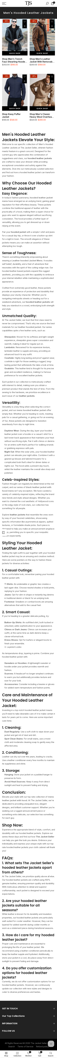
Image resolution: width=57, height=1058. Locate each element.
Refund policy (42, 1046)
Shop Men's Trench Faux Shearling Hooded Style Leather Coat (14, 60)
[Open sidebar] (3, 532)
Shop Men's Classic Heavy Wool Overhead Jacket (41, 115)
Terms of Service (25, 1046)
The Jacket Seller (39, 1043)
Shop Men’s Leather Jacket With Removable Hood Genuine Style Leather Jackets (42, 60)
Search (11, 1046)
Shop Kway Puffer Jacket (11, 115)
